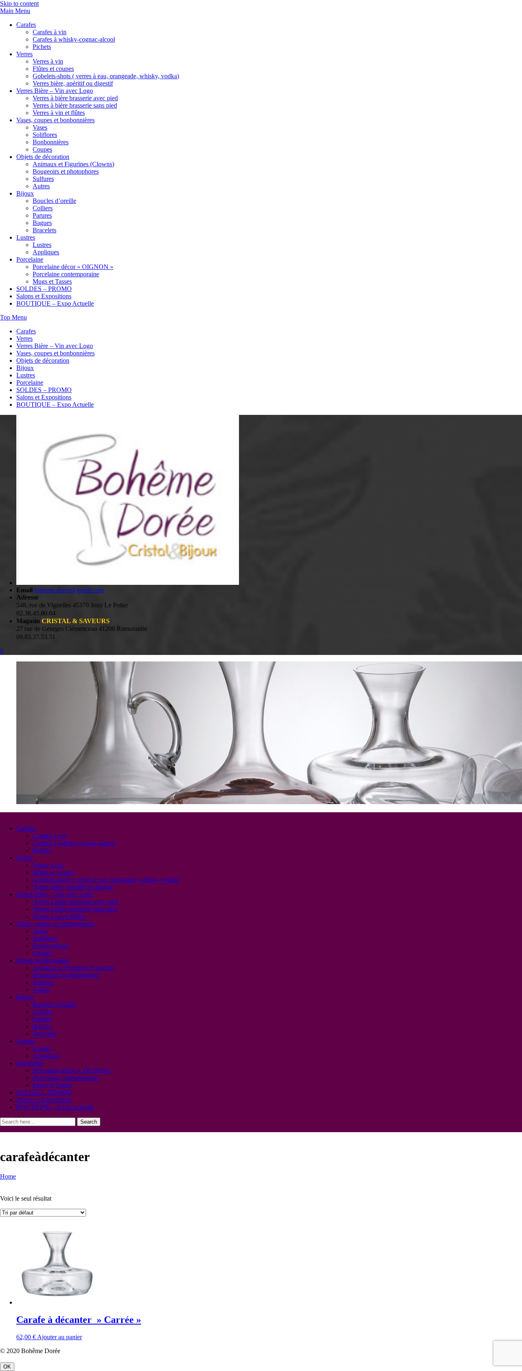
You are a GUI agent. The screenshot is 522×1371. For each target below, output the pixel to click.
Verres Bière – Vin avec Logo (54, 90)
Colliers (43, 208)
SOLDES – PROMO (44, 288)
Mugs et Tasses (52, 281)
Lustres (25, 237)
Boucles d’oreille (54, 200)
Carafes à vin (49, 32)
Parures (42, 215)
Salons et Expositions (43, 296)
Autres (41, 186)
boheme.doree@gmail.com (69, 589)
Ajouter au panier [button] (59, 1337)
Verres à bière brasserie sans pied (75, 105)
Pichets (42, 46)
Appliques (46, 252)
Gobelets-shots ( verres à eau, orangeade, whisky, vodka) (106, 76)
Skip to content (19, 3)
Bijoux (25, 193)
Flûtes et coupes (53, 68)
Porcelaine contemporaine (66, 274)
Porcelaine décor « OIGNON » (73, 266)
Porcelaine (29, 259)
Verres (24, 54)
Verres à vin (48, 61)
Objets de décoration (42, 156)
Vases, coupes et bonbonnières (55, 120)
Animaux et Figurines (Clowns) (73, 164)
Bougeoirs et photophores (66, 171)
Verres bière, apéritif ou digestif (73, 83)
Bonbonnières (51, 142)
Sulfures (43, 178)
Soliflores (45, 134)
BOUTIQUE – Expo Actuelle (55, 303)
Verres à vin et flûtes (59, 112)
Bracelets (44, 230)
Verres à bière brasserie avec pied (75, 98)
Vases (40, 127)
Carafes (26, 24)
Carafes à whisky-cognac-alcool (74, 39)
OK (7, 1367)
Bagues (42, 222)
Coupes (42, 149)
